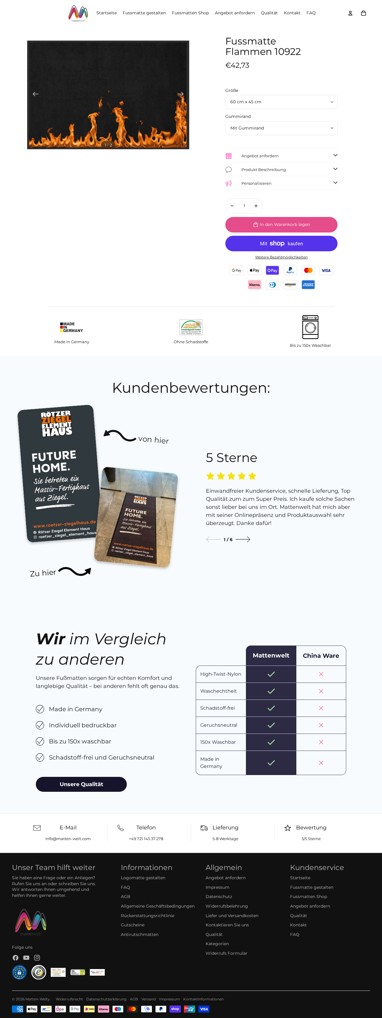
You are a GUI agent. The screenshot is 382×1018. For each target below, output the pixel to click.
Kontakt (298, 925)
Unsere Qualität (81, 784)
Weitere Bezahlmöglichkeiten (281, 257)
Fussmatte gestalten (311, 887)
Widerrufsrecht (69, 999)
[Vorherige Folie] (34, 94)
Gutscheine (132, 925)
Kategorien (217, 943)
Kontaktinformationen (203, 999)
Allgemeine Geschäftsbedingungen (158, 906)
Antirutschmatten (139, 934)
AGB (125, 896)
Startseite (300, 877)
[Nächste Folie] (182, 94)
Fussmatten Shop (308, 896)
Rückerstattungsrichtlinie (147, 915)
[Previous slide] (213, 539)
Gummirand (238, 116)
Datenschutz (219, 896)
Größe (231, 90)
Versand (148, 999)
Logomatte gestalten (143, 877)
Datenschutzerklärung (106, 999)
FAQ (125, 887)
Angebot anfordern (226, 877)
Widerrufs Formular (226, 953)
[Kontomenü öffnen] (350, 13)
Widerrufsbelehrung (227, 906)
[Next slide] (242, 539)
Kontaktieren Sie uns (227, 925)
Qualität (214, 934)
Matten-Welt (36, 999)
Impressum (217, 887)
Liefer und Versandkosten (232, 915)
